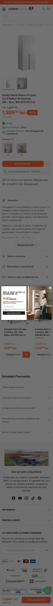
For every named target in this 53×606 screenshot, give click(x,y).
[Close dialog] (50, 288)
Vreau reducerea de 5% (13, 313)
